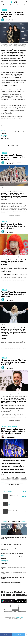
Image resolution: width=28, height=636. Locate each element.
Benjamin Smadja (10, 437)
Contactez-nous (19, 617)
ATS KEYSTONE (10, 20)
